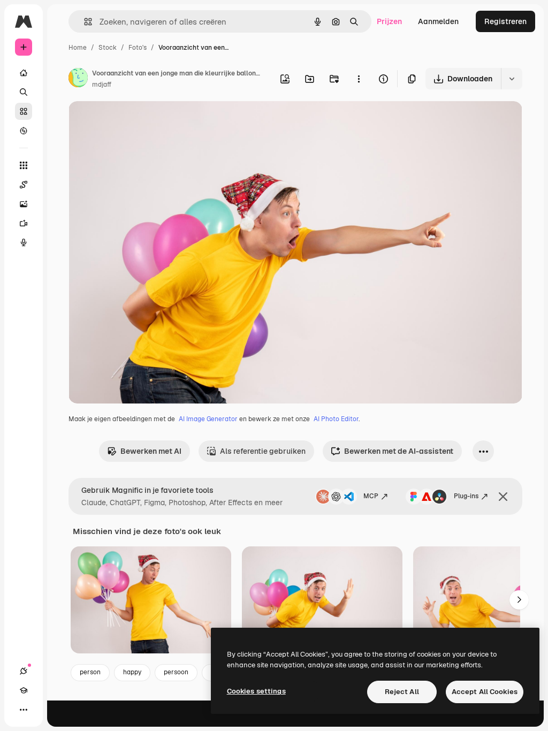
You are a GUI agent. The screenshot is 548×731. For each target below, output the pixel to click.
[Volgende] (519, 599)
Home (77, 47)
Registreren (505, 21)
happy (132, 672)
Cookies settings (256, 691)
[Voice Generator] (23, 242)
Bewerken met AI (150, 451)
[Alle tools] (23, 165)
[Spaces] (23, 184)
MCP (370, 496)
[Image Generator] (23, 203)
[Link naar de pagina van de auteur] (78, 79)
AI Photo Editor (336, 419)
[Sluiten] (503, 496)
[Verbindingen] (23, 671)
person (90, 672)
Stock (107, 47)
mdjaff (101, 84)
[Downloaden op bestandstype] (511, 78)
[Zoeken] (23, 92)
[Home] (23, 72)
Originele (139, 122)
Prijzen (389, 21)
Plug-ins (466, 496)
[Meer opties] (358, 78)
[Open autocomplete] (83, 22)
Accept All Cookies (484, 691)
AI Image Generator (208, 419)
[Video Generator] (23, 223)
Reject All (402, 691)
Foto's (137, 47)
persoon (176, 672)
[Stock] (23, 111)
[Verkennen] (23, 130)
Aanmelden (438, 21)
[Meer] (23, 709)
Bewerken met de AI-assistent (398, 451)
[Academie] (23, 690)
